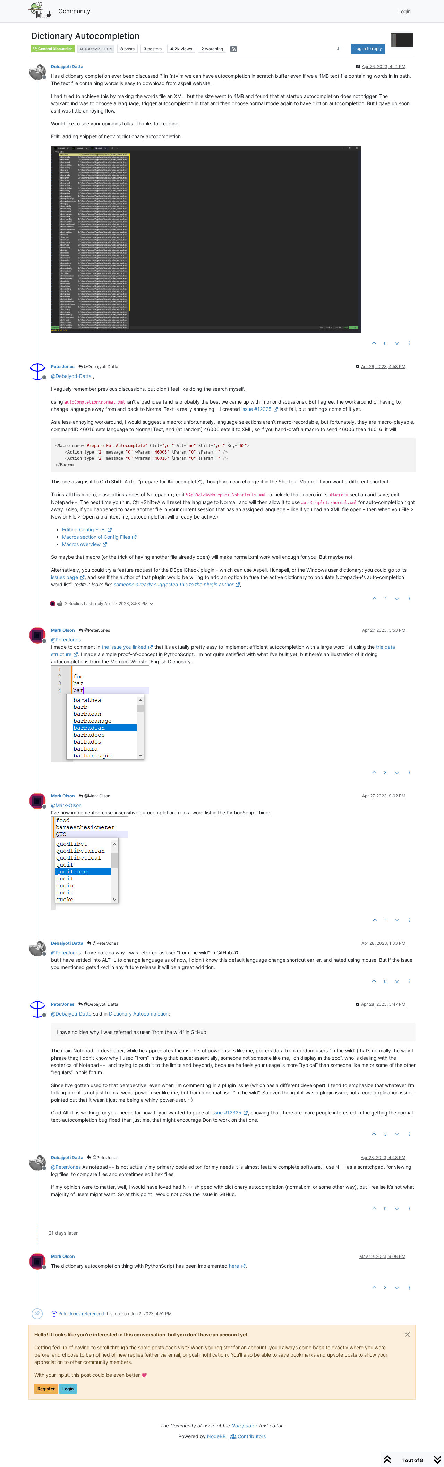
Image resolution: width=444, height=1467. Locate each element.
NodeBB (216, 1436)
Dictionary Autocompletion (139, 1014)
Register (46, 1388)
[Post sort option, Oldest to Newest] (339, 48)
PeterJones (63, 366)
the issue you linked (124, 647)
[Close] (407, 1334)
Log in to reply (368, 48)
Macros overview (81, 544)
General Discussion (55, 49)
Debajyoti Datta (67, 66)
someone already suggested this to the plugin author (173, 584)
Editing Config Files (83, 529)
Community (74, 11)
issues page (64, 577)
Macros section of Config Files (96, 537)
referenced (93, 1313)
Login (68, 1388)
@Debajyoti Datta (100, 366)
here (234, 1266)
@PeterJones (96, 630)
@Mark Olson (96, 795)
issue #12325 (256, 409)
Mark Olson (63, 630)
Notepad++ (244, 1425)
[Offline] (40, 71)
